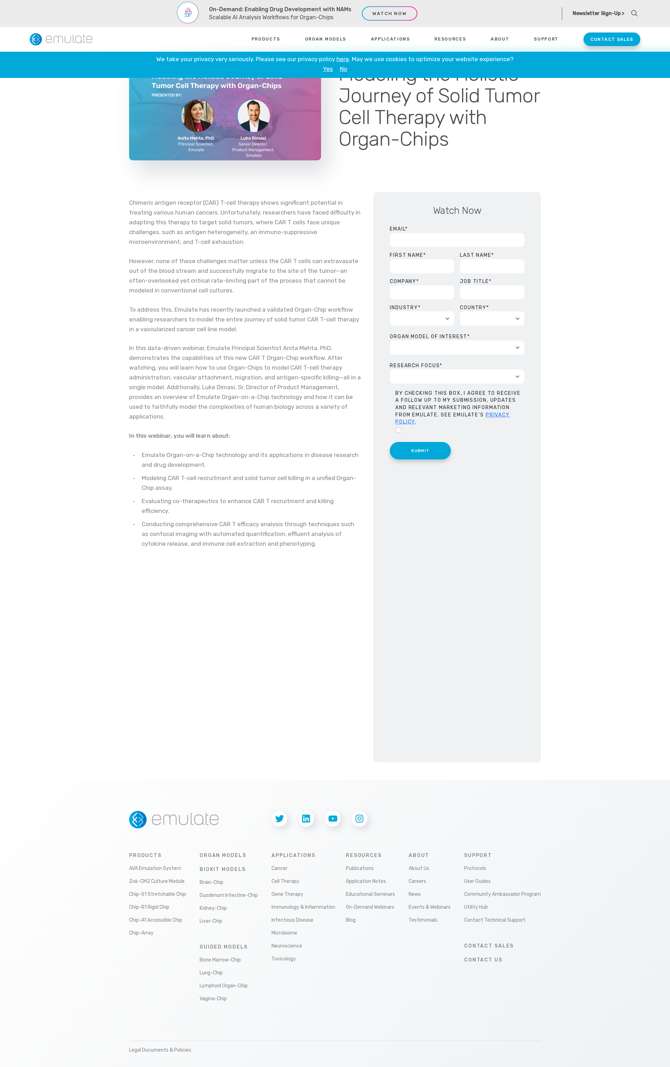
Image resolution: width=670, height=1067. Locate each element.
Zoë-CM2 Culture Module (157, 881)
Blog (351, 920)
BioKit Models (223, 869)
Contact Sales (611, 39)
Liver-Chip (211, 921)
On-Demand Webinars (370, 907)
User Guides (477, 881)
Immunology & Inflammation (303, 907)
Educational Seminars (370, 894)
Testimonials (423, 920)
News (415, 894)
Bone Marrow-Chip (220, 960)
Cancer (279, 868)
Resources (364, 855)
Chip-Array (141, 933)
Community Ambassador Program (502, 894)
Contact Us (483, 960)
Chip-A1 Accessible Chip (155, 920)
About (419, 855)
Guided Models (224, 947)
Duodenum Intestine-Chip (229, 895)
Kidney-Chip (213, 908)
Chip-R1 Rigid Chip (149, 907)
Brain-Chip (211, 882)
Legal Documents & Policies (160, 1050)
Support (478, 855)
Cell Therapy (285, 881)
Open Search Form (634, 13)
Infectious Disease (292, 920)
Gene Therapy (287, 894)
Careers (417, 881)
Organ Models (325, 39)
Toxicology (283, 959)
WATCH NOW (389, 13)
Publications (360, 868)
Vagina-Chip (213, 999)
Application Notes (366, 881)
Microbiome (284, 933)
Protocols (475, 868)
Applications (390, 39)
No (343, 69)
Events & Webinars (430, 907)
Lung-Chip (211, 973)
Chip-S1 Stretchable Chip (157, 894)
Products (266, 39)
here (342, 59)
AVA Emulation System (155, 868)
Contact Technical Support (495, 920)
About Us (419, 868)
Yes (328, 69)
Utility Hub (476, 907)
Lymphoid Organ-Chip (224, 986)
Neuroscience (286, 946)
